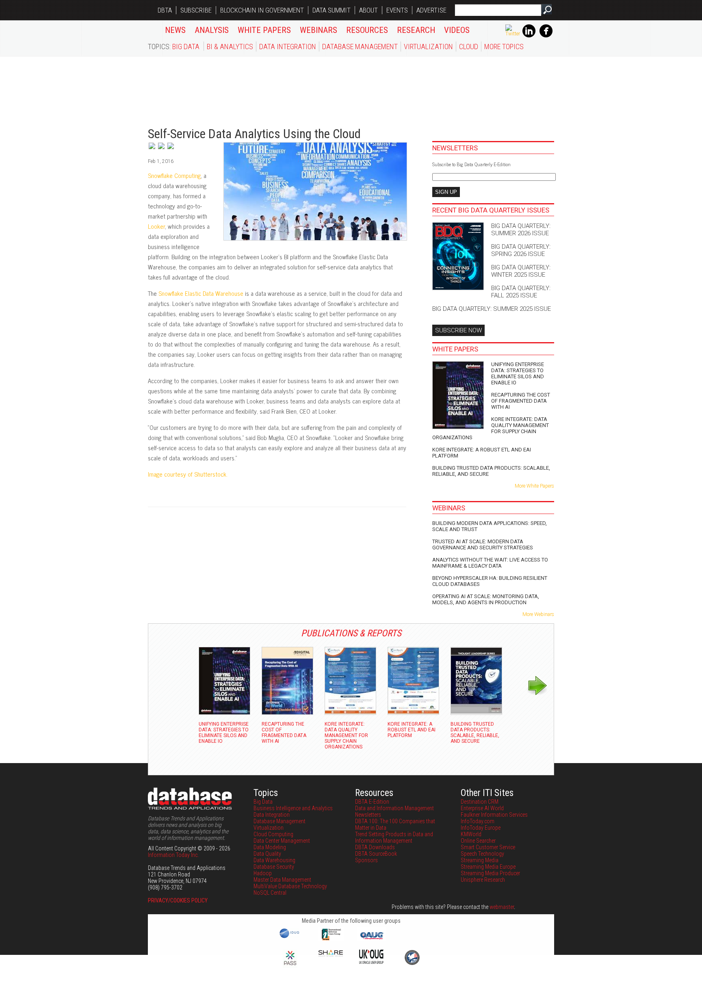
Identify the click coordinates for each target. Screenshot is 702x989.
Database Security (274, 866)
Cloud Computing (273, 834)
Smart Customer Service (488, 847)
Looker (156, 226)
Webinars (318, 30)
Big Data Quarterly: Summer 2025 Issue (491, 308)
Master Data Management (282, 879)
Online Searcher (478, 840)
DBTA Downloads (375, 847)
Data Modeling (270, 847)
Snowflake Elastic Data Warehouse (200, 293)
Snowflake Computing (174, 175)
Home (152, 28)
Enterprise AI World (482, 808)
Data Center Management (282, 840)
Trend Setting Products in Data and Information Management (394, 837)
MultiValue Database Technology (290, 886)
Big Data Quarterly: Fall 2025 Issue (520, 291)
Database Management (360, 46)
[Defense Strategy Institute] (412, 964)
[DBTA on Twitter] (512, 34)
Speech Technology (482, 853)
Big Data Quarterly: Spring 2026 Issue (520, 250)
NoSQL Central (270, 892)
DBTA (165, 10)
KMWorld (471, 834)
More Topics (504, 46)
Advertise (431, 10)
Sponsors (366, 860)
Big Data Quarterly (197, 87)
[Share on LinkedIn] (162, 149)
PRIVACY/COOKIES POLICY (178, 900)
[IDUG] (290, 937)
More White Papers (534, 486)
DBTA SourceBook (376, 853)
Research (416, 30)
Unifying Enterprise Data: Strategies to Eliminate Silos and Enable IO (517, 373)
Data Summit (331, 10)
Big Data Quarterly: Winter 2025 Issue (520, 271)
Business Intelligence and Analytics (293, 808)
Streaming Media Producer (490, 873)
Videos (457, 30)
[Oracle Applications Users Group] (371, 939)
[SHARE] (330, 954)
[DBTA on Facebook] (546, 36)
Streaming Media (479, 860)
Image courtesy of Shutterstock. (188, 474)
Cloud (468, 46)
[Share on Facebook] (171, 149)
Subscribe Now (458, 330)
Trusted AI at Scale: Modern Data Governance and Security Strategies (482, 544)
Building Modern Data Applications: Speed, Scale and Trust (489, 526)
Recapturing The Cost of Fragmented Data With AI (520, 401)
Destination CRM (479, 801)
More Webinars (538, 614)
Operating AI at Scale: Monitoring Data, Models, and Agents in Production (485, 599)
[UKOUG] (371, 962)
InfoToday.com (477, 821)
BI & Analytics (230, 46)
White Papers (264, 30)
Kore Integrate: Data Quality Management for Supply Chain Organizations (490, 428)
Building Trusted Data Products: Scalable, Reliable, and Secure (491, 471)
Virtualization (428, 46)
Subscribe (196, 10)
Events (397, 10)
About (368, 10)
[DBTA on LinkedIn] (528, 36)
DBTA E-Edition (372, 801)
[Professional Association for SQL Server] (290, 966)
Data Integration (287, 46)
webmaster (502, 907)
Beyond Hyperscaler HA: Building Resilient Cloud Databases (489, 581)
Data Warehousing (274, 860)
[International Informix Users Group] (331, 939)
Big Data (185, 46)
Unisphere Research (483, 879)
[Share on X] (152, 149)
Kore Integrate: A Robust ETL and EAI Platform (481, 453)
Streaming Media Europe (488, 866)
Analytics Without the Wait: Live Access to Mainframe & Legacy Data (490, 563)
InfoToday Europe (480, 827)
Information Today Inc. (173, 855)
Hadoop (263, 873)
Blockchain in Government (262, 10)
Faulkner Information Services (494, 814)
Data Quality (267, 853)
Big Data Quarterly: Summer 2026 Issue (520, 229)
